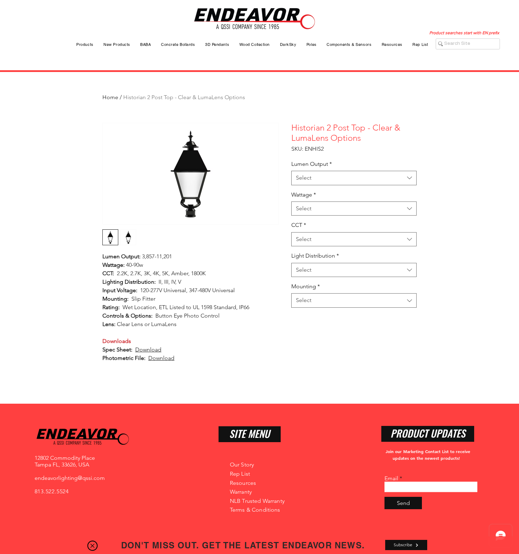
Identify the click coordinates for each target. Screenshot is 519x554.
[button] (92, 546)
